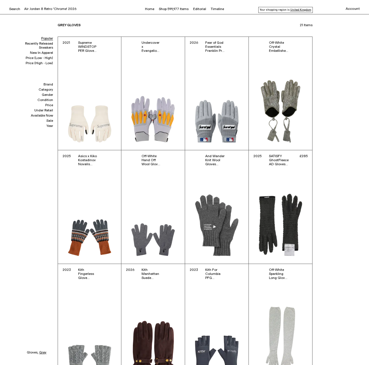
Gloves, (32, 352)
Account (353, 9)
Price (49, 105)
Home (149, 9)
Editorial (199, 9)
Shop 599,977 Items (174, 9)
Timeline (217, 9)
